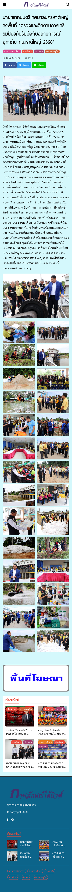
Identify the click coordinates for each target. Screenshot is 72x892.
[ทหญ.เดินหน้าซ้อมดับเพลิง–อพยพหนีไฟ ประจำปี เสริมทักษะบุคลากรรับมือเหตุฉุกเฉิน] (52, 716)
